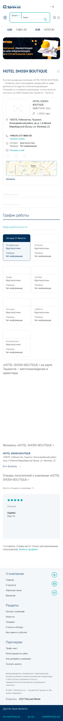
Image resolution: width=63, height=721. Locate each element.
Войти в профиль (28, 549)
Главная (10, 580)
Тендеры (10, 622)
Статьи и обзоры (14, 627)
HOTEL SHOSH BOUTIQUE (16, 453)
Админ (11, 512)
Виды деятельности (15, 227)
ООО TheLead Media (29, 699)
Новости (10, 616)
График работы (16, 215)
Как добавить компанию (18, 658)
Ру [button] (53, 7)
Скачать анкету (14, 664)
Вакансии (10, 595)
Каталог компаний (15, 611)
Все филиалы (10, 466)
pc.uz (31, 716)
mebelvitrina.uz (51, 716)
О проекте (11, 585)
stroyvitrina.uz (11, 716)
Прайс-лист (12, 648)
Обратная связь (14, 590)
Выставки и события (16, 632)
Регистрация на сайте (17, 653)
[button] (5, 17)
